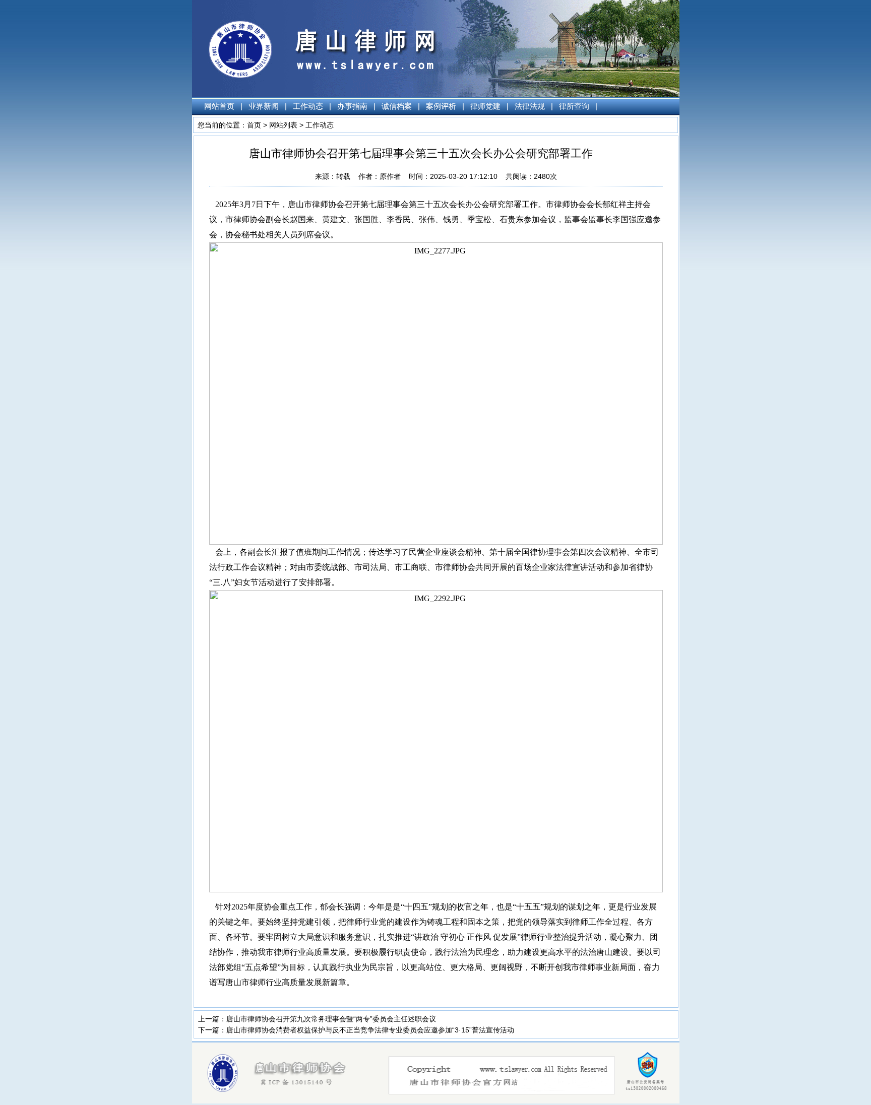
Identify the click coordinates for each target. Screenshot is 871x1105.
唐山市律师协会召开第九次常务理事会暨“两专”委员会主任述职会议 (331, 1019)
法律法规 (530, 106)
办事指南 (352, 106)
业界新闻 (263, 106)
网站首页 (219, 106)
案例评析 (441, 106)
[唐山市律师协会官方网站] (284, 94)
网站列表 (283, 125)
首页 (254, 125)
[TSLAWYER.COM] (442, 1100)
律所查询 (574, 106)
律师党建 (485, 106)
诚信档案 (397, 106)
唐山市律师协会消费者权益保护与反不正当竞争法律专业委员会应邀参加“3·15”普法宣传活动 (370, 1030)
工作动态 (308, 106)
